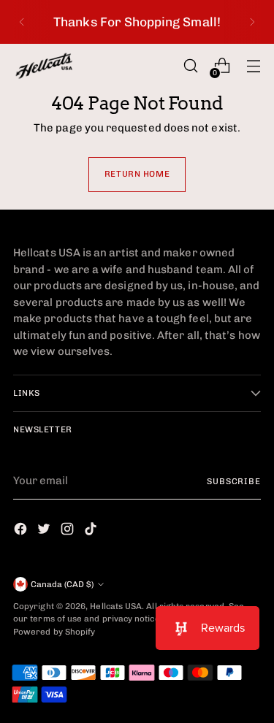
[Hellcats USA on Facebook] (22, 531)
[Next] (252, 22)
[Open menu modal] (253, 66)
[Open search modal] (190, 66)
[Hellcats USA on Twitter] (45, 531)
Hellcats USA (116, 606)
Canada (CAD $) (62, 584)
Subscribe (234, 481)
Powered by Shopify (54, 632)
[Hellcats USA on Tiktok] (92, 531)
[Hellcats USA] (53, 66)
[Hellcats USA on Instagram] (68, 531)
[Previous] (22, 22)
